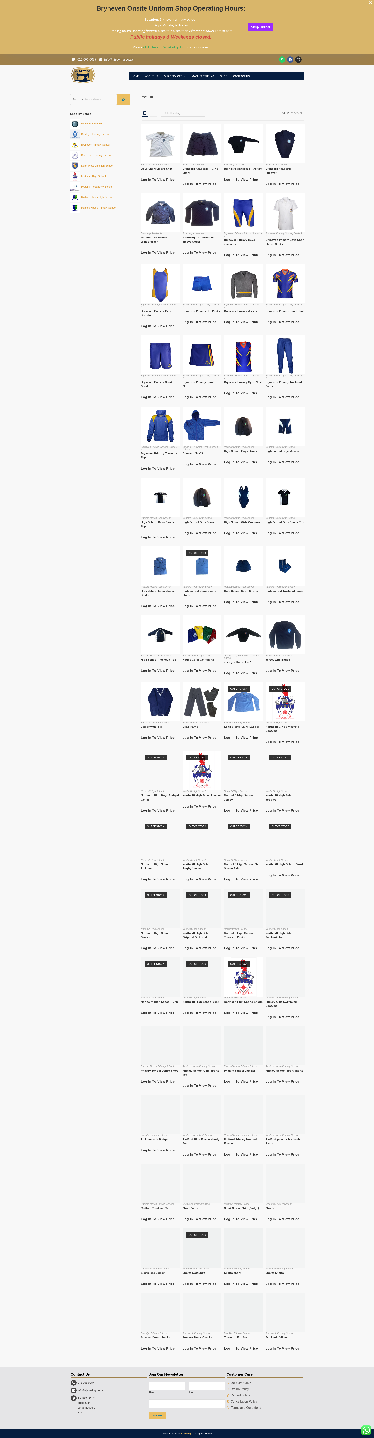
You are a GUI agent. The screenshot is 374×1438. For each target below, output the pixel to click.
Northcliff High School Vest (201, 1001)
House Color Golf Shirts (198, 659)
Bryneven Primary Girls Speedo (156, 313)
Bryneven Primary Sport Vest (243, 382)
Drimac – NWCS (193, 453)
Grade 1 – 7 (189, 447)
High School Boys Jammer (283, 451)
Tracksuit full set (277, 1337)
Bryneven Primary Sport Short (156, 384)
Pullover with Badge (154, 1139)
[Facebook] (290, 59)
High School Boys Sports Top (157, 524)
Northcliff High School (277, 722)
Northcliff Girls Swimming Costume (282, 728)
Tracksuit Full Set (235, 1337)
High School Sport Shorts (241, 590)
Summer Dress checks (155, 1337)
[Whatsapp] (282, 59)
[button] (175, 76)
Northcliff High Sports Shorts (243, 1001)
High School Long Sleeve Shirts (158, 593)
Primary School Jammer (239, 1070)
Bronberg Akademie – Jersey (243, 168)
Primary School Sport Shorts (284, 1070)
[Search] (123, 99)
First (151, 1392)
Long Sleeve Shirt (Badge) (241, 726)
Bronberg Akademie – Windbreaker (155, 239)
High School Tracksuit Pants (284, 590)
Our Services (173, 76)
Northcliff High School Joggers (280, 797)
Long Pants (190, 726)
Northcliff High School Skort (284, 864)
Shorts (270, 1208)
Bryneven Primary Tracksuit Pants (284, 384)
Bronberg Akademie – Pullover (280, 170)
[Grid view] (145, 113)
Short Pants (190, 1208)
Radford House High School (239, 447)
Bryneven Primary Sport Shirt (285, 310)
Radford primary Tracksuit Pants (283, 1141)
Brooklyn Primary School (279, 655)
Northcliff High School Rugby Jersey (197, 866)
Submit (157, 1415)
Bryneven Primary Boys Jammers (239, 241)
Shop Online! (260, 27)
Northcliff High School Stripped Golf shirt (197, 935)
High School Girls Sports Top (285, 522)
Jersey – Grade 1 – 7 (237, 662)
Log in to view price (158, 179)
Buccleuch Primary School (155, 164)
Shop (223, 76)
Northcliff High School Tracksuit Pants (239, 935)
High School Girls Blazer (199, 522)
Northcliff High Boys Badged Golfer (160, 797)
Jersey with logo (152, 726)
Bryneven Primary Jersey (240, 310)
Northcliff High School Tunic (160, 1001)
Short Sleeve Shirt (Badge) (241, 1208)
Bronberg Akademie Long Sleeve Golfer (199, 239)
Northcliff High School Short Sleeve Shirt (243, 866)
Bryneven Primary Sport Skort (198, 384)
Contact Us (241, 76)
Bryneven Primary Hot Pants (201, 310)
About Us (151, 76)
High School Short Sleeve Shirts (199, 593)
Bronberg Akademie (193, 164)
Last (191, 1392)
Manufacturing (203, 76)
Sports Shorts (275, 1272)
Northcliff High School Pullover (155, 866)
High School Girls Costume (242, 522)
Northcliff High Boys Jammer (202, 795)
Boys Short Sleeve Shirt (156, 168)
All (302, 113)
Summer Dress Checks (197, 1337)
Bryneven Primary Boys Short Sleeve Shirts (285, 241)
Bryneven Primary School (237, 233)
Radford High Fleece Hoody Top (201, 1141)
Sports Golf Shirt (194, 1272)
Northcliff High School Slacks (155, 935)
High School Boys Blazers (241, 451)
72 (296, 113)
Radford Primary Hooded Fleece (240, 1141)
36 (292, 113)
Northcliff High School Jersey (239, 797)
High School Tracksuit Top (158, 659)
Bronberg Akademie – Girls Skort (200, 170)
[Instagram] (298, 59)
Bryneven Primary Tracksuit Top (159, 455)
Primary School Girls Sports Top (201, 1072)
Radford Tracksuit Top (155, 1208)
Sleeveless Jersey (153, 1272)
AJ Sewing (185, 1433)
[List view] (153, 113)
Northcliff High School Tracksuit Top (280, 935)
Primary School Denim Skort (159, 1070)
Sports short (232, 1272)
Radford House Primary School (282, 997)
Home (135, 76)
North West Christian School (200, 448)
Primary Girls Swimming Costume (281, 1003)
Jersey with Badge (278, 659)
